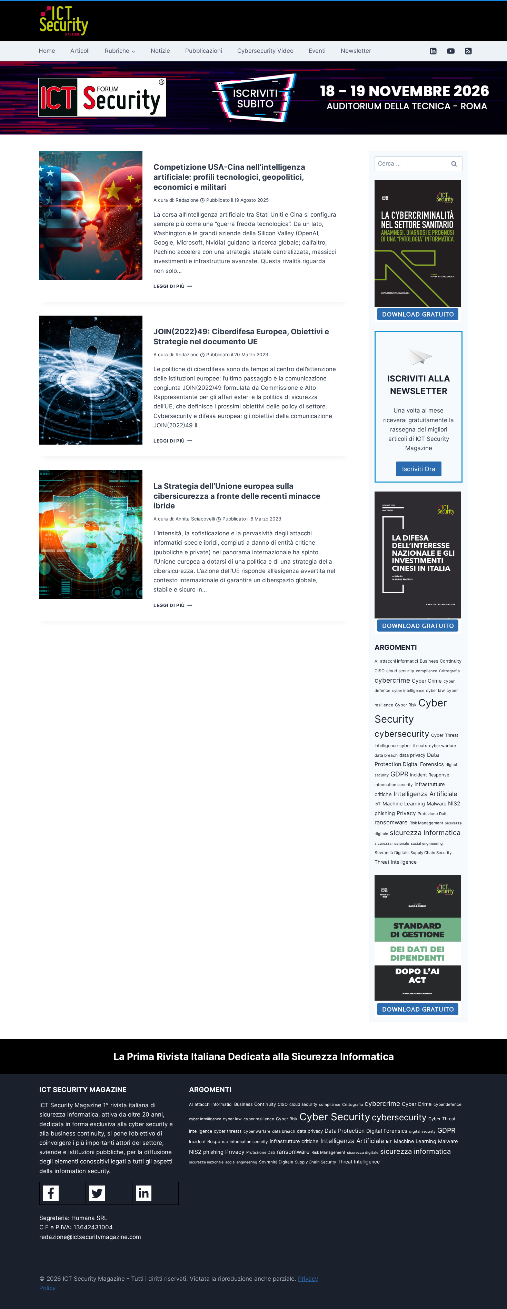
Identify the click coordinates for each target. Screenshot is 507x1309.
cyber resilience (258, 1119)
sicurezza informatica (425, 832)
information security (394, 784)
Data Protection (345, 1131)
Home (47, 50)
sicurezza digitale (362, 1152)
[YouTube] (450, 51)
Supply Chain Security (430, 852)
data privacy (412, 755)
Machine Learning (403, 804)
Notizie (160, 50)
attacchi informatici (399, 661)
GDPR (399, 774)
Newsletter (356, 50)
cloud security (400, 670)
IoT (378, 804)
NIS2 (454, 803)
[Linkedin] (433, 51)
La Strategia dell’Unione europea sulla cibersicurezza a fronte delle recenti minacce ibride (236, 496)
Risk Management (426, 823)
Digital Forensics (423, 764)
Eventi (317, 50)
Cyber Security (334, 1117)
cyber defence (447, 1104)
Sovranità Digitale (392, 852)
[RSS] (468, 51)
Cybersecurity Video (265, 50)
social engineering (427, 843)
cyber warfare (442, 745)
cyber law (435, 690)
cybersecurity (402, 733)
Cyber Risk (406, 704)
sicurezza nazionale (392, 843)
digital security (422, 1131)
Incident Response (429, 774)
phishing (385, 813)
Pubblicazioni (203, 50)
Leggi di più (172, 286)
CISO (380, 670)
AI (376, 661)
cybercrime (392, 680)
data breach (386, 755)
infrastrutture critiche (294, 1141)
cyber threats (413, 745)
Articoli (80, 50)
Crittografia (449, 670)
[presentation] (90, 215)
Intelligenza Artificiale (425, 793)
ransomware (391, 822)
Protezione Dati (432, 813)
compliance (426, 670)
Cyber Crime (427, 681)
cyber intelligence (408, 690)
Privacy (406, 813)
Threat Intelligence (396, 862)
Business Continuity (440, 661)
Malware (436, 803)
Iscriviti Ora (418, 469)
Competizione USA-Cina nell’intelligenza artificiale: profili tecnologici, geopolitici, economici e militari (229, 176)
